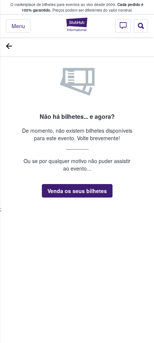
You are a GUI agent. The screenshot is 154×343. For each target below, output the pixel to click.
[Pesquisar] (141, 26)
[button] (77, 191)
